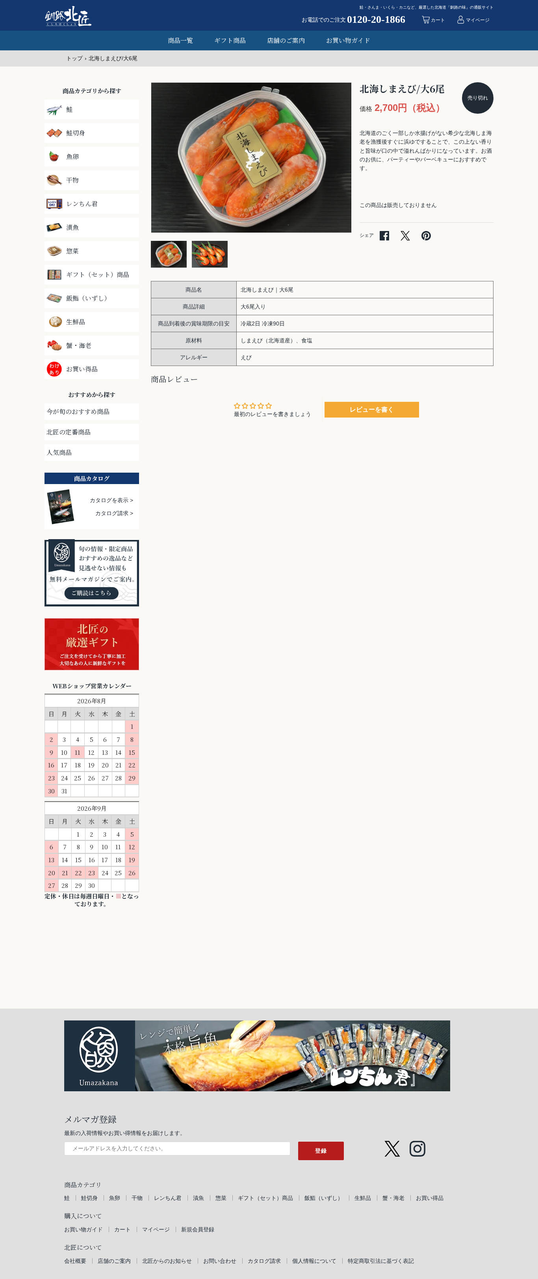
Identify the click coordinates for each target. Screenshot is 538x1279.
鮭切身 (89, 1198)
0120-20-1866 (376, 19)
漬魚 (198, 1198)
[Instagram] (417, 1145)
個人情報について (314, 1261)
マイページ (156, 1229)
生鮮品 (362, 1198)
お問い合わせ (219, 1261)
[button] (334, 157)
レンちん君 (168, 1198)
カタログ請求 (264, 1261)
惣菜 (220, 1198)
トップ (74, 58)
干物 (137, 1198)
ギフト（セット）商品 (265, 1198)
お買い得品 (429, 1198)
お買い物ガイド (348, 40)
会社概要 (75, 1261)
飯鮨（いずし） (323, 1198)
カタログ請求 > (114, 513)
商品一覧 (180, 40)
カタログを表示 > (111, 500)
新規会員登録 (197, 1229)
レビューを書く (372, 409)
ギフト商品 (230, 40)
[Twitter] (392, 1145)
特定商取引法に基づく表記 (381, 1261)
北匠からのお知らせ (167, 1261)
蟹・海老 (393, 1198)
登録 (321, 1151)
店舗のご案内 (286, 40)
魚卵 (114, 1198)
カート (122, 1229)
